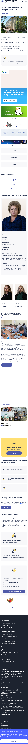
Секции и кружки (5, 659)
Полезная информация (7, 650)
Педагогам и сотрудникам (8, 631)
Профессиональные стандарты (9, 636)
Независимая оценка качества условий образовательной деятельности (11, 674)
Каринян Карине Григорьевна (5, 305)
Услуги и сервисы (5, 663)
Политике (9, 736)
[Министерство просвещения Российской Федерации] (14, 600)
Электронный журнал (6, 633)
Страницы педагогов (6, 646)
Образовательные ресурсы (8, 634)
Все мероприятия (6, 404)
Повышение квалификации (8, 641)
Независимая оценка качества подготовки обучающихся (12, 677)
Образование (4, 687)
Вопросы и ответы (6, 714)
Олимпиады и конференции (8, 661)
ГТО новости (4, 628)
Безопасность (4, 664)
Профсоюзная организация (8, 643)
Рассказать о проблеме (14, 591)
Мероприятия (4, 654)
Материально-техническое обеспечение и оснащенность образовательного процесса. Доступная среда (12, 707)
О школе (3, 618)
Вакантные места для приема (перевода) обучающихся (11, 701)
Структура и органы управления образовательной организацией (9, 704)
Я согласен (14, 741)
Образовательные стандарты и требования (12, 689)
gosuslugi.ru (21, 503)
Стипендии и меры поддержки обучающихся (12, 710)
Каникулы (3, 657)
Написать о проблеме (9, 100)
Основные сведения (6, 683)
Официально (4, 669)
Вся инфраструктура (6, 317)
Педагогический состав (7, 622)
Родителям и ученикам (7, 649)
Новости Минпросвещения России (10, 639)
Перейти (6, 507)
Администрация (5, 620)
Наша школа (4, 616)
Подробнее (4, 13)
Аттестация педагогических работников (11, 638)
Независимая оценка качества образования (12, 671)
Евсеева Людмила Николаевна (11, 233)
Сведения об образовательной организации (12, 682)
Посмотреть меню (14, 453)
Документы (4, 685)
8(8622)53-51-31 (4, 721)
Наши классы (4, 625)
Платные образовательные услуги (9, 690)
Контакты (3, 679)
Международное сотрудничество (9, 697)
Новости (3, 656)
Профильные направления (8, 623)
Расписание (4, 667)
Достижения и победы (6, 627)
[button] (23, 1)
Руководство (4, 695)
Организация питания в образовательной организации (11, 693)
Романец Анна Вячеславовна (18, 305)
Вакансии (3, 645)
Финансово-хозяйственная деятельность (11, 698)
